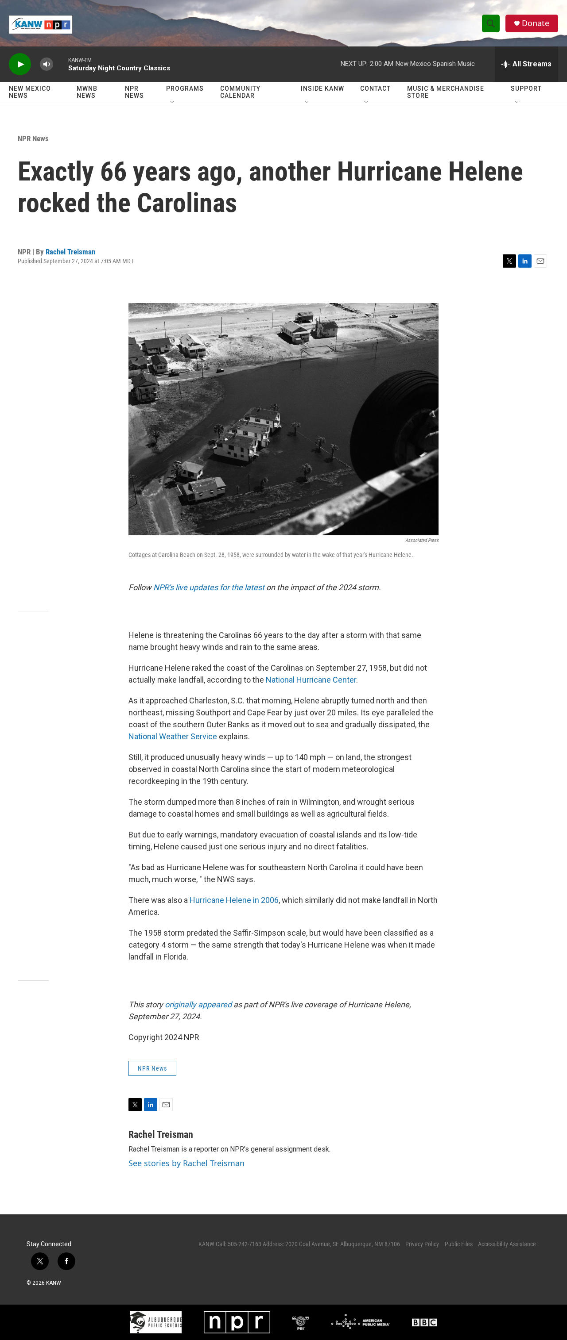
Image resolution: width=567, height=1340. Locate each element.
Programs (185, 88)
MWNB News (87, 92)
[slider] (60, 64)
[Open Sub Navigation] (172, 102)
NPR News (134, 92)
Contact (375, 88)
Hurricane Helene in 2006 (234, 900)
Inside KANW (322, 88)
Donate (535, 23)
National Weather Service (172, 736)
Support (526, 88)
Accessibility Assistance (507, 1244)
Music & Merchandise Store (445, 92)
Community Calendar (240, 92)
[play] (20, 64)
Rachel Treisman (70, 251)
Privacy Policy (422, 1244)
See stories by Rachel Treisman (186, 1163)
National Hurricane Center (311, 679)
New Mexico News (30, 92)
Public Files (459, 1244)
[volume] (46, 64)
